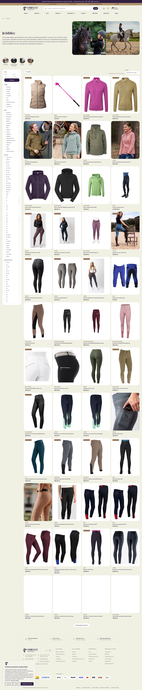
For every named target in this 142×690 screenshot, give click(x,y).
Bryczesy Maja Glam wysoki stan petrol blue (36, 479)
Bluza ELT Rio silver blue (60, 162)
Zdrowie (57, 13)
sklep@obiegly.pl (44, 659)
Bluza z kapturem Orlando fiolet (33, 207)
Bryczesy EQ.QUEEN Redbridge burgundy (93, 343)
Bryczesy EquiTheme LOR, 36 (61, 388)
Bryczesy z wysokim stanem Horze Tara (122, 569)
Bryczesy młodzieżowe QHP (90, 524)
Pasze (25, 13)
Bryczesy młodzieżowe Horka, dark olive (64, 524)
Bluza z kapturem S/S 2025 (90, 207)
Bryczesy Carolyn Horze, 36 (119, 252)
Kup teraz (96, 1)
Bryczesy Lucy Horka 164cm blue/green (64, 433)
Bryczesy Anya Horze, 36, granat (62, 252)
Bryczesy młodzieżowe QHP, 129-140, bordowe (36, 569)
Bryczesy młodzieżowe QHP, (119, 524)
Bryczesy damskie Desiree (60, 297)
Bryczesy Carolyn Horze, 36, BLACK (33, 297)
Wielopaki (95, 13)
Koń (47, 13)
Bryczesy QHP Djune (88, 569)
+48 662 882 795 (29, 659)
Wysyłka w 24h (73, 4)
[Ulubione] (108, 8)
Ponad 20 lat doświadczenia (96, 4)
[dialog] (19, 673)
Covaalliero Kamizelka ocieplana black (122, 616)
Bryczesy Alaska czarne (118, 207)
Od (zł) (5, 74)
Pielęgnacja (70, 13)
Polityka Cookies (15, 680)
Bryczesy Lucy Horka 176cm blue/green (93, 433)
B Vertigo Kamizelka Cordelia (32, 116)
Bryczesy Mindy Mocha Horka (32, 524)
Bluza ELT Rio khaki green (31, 162)
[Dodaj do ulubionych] (50, 78)
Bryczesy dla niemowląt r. (119, 297)
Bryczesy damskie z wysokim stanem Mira (93, 297)
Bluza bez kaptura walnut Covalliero (121, 116)
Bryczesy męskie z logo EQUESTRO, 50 (92, 479)
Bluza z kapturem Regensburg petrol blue (64, 207)
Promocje (106, 13)
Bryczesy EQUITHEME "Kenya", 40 (33, 388)
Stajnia (83, 13)
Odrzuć (16, 683)
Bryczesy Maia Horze (118, 433)
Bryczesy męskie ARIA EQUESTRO (62, 479)
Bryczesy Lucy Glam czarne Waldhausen (35, 433)
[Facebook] (46, 650)
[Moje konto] (104, 8)
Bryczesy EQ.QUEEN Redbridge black (63, 343)
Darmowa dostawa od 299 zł (30, 4)
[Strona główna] (3, 18)
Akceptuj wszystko (27, 683)
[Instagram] (49, 650)
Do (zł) (14, 74)
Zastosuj (12, 80)
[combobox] (69, 8)
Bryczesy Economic (30, 343)
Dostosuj (9, 683)
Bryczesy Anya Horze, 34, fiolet (32, 252)
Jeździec (36, 13)
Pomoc (117, 4)
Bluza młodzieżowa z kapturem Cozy (92, 162)
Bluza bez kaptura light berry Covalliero (93, 116)
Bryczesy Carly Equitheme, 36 (90, 252)
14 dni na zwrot (53, 4)
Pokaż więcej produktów (82, 625)
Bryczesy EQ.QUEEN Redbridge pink (121, 343)
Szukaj (95, 8)
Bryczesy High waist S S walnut (120, 388)
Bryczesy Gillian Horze (88, 388)
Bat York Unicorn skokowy (60, 116)
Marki (116, 13)
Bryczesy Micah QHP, (118, 479)
